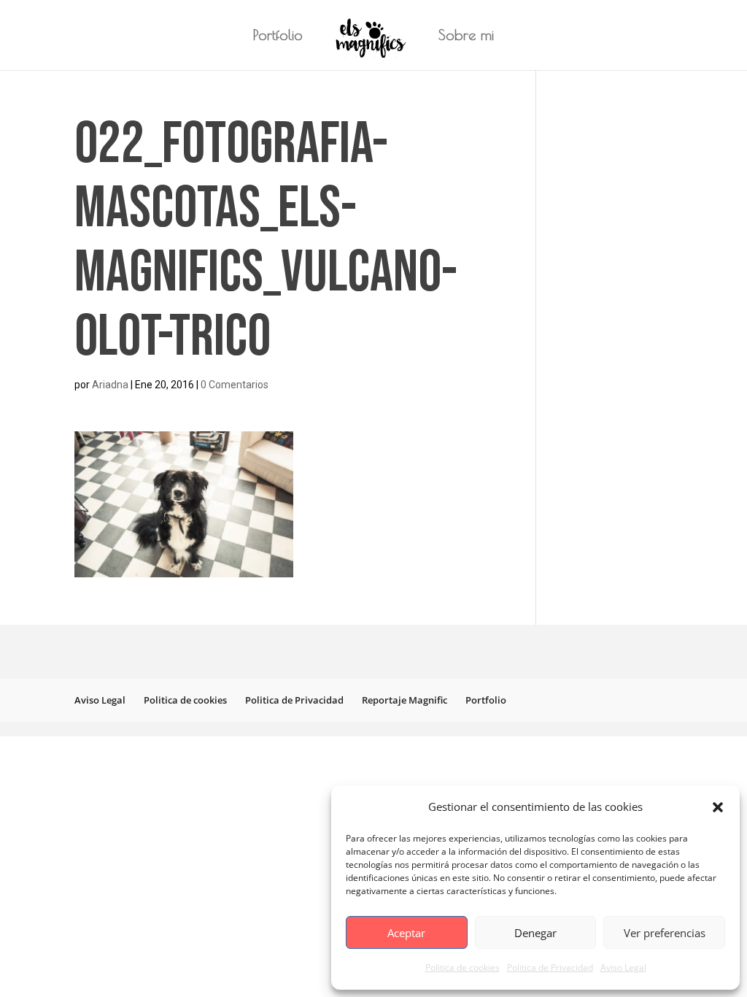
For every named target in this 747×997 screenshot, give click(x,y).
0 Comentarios (234, 384)
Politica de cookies (462, 967)
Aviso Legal (623, 967)
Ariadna (110, 384)
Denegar (535, 932)
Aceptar (406, 932)
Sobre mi (466, 36)
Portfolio (278, 36)
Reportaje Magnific (404, 700)
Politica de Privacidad (550, 967)
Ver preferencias (664, 932)
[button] (718, 807)
